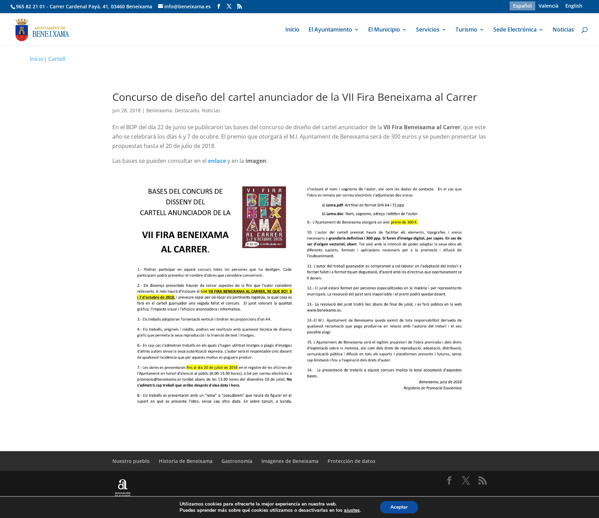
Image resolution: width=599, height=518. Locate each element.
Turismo (466, 30)
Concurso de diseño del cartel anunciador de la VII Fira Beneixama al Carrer (294, 97)
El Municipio (384, 30)
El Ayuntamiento (330, 30)
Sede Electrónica (515, 30)
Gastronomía (237, 461)
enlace (217, 161)
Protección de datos (351, 461)
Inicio (292, 30)
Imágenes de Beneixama (290, 461)
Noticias (563, 30)
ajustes (352, 510)
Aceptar (399, 507)
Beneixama (159, 110)
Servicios (428, 30)
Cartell (56, 59)
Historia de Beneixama (185, 461)
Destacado (187, 110)
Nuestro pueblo (131, 461)
